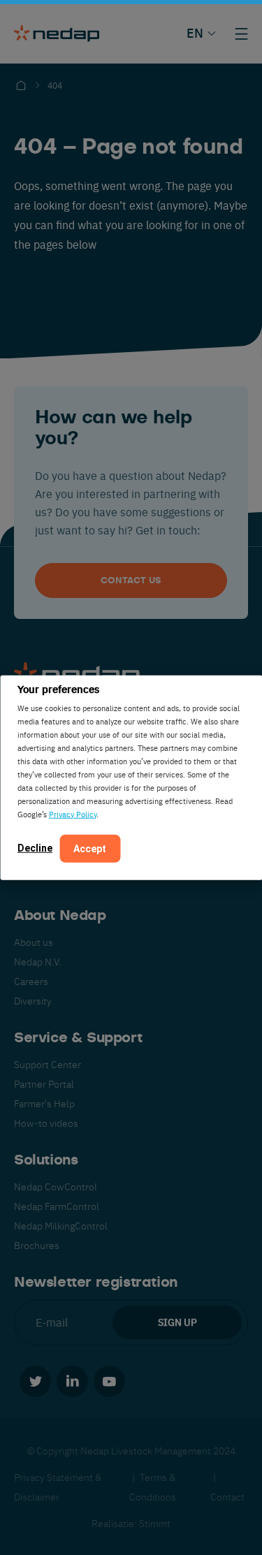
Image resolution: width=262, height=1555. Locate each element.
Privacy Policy (72, 813)
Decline (34, 847)
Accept (89, 848)
